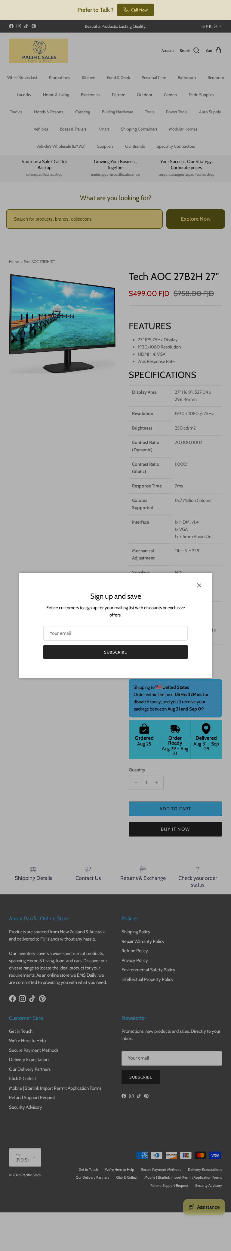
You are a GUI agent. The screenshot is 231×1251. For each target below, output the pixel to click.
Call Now (139, 10)
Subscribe (115, 652)
